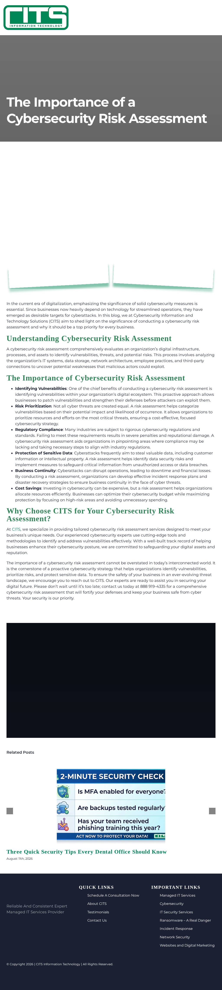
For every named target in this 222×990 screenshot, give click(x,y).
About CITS (97, 904)
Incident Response (176, 929)
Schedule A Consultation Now (113, 895)
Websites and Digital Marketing (187, 945)
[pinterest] (122, 978)
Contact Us (97, 920)
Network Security (175, 937)
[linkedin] (114, 978)
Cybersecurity (172, 904)
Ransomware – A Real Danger (185, 920)
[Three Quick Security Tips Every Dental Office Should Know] (111, 802)
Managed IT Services (177, 895)
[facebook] (99, 978)
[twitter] (107, 978)
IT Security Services (176, 912)
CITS (16, 529)
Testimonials (98, 912)
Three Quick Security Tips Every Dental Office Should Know (87, 852)
